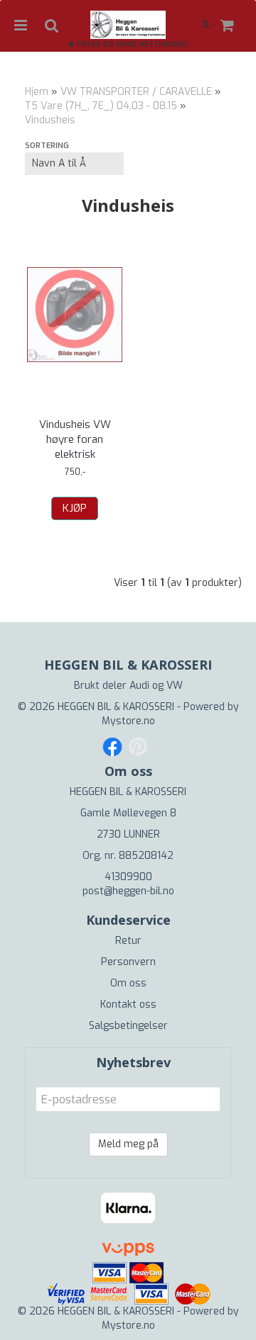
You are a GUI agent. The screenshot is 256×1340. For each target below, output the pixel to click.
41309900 (128, 877)
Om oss (128, 983)
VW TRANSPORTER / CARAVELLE (136, 91)
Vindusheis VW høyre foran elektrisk (75, 439)
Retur (128, 940)
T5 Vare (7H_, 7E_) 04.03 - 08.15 (101, 106)
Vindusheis (50, 120)
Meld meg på (128, 1144)
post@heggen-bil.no (128, 891)
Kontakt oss (128, 1004)
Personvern (128, 962)
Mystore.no (128, 721)
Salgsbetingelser (128, 1025)
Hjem (36, 91)
